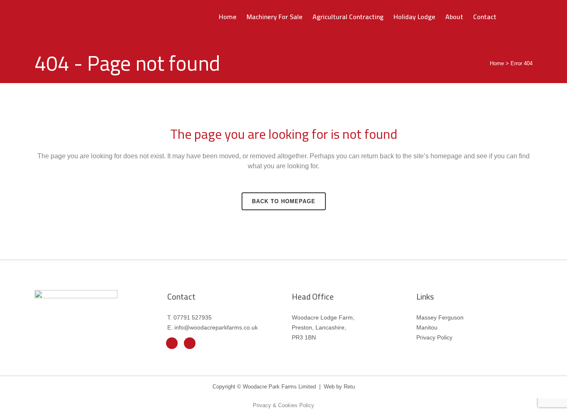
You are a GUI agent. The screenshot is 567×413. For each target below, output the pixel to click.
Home (497, 63)
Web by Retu (339, 387)
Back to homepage (283, 201)
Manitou (426, 327)
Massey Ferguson (440, 317)
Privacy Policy (434, 337)
